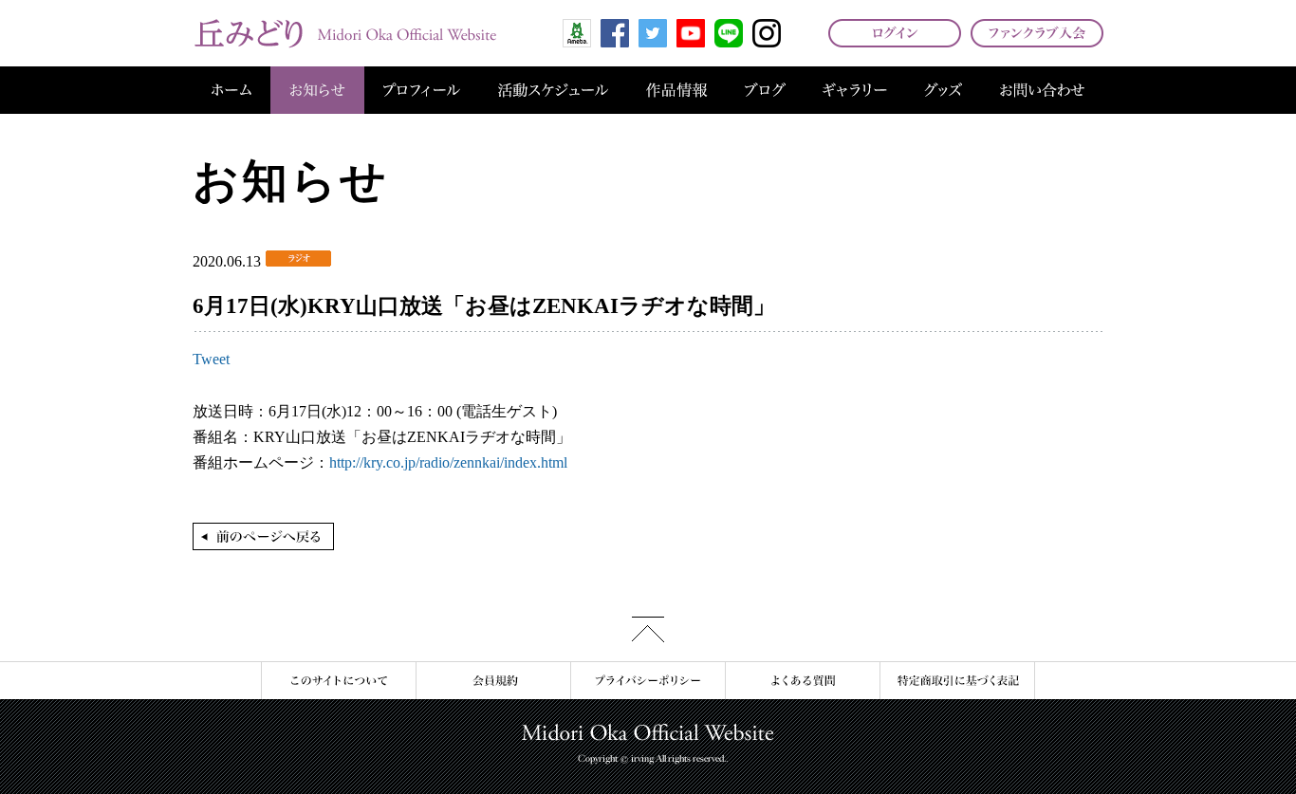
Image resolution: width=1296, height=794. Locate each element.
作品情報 (676, 90)
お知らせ (317, 90)
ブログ (765, 90)
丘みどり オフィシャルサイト (344, 33)
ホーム (231, 90)
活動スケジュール (553, 90)
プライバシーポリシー (647, 680)
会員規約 (493, 680)
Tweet (211, 359)
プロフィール (421, 90)
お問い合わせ (1042, 90)
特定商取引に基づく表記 (957, 680)
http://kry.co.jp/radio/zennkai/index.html (448, 462)
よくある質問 (802, 680)
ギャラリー (855, 90)
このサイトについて (338, 680)
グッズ (943, 90)
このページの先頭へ (648, 629)
